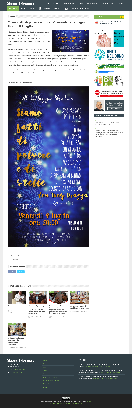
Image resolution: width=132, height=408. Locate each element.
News (14, 8)
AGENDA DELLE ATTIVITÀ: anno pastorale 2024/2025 (110, 22)
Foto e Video (29, 8)
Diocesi (80, 3)
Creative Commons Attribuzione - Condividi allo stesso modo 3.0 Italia (70, 402)
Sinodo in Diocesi (68, 3)
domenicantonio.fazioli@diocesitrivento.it (97, 366)
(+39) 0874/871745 (16, 372)
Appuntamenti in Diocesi (79, 8)
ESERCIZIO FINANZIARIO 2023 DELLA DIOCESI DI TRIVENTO (107, 122)
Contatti (120, 3)
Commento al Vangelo (51, 8)
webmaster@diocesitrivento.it (111, 372)
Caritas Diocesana (108, 3)
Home (45, 361)
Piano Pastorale (92, 3)
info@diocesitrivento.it (18, 369)
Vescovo (55, 3)
